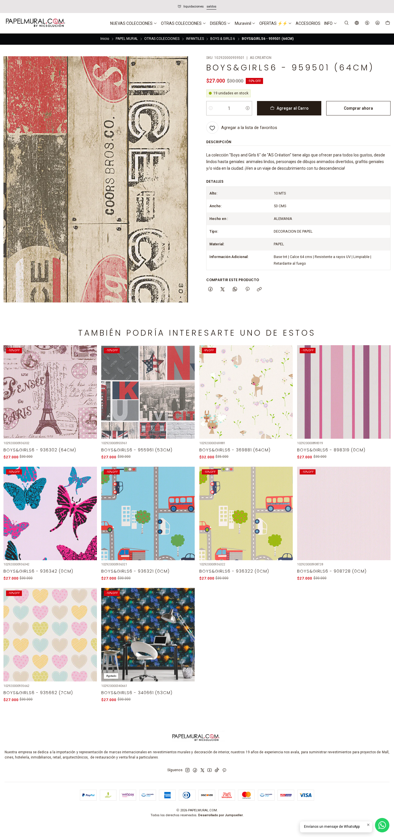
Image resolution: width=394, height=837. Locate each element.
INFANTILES (195, 39)
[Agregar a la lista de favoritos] (89, 386)
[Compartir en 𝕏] (222, 289)
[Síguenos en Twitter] (202, 770)
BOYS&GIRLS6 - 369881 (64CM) (235, 450)
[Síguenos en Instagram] (187, 770)
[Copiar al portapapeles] (259, 289)
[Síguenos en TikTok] (216, 770)
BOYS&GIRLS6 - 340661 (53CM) (136, 693)
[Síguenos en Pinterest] (224, 770)
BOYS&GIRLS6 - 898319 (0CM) (331, 450)
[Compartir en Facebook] (210, 289)
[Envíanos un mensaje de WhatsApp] (382, 825)
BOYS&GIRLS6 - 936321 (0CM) (135, 571)
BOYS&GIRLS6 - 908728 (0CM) (332, 571)
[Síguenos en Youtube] (209, 770)
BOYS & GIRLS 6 (222, 39)
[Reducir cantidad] (211, 108)
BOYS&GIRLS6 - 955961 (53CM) (136, 450)
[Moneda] (367, 23)
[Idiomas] (357, 23)
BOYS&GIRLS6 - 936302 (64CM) (39, 450)
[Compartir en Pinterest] (247, 289)
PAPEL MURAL (127, 39)
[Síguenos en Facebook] (195, 770)
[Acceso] (377, 23)
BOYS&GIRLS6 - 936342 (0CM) (38, 571)
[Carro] (387, 23)
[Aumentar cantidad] (247, 108)
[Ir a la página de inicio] (35, 23)
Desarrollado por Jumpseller (220, 815)
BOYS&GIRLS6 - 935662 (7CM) (38, 693)
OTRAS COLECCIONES (161, 39)
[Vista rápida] (89, 398)
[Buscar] (346, 23)
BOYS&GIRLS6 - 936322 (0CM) (234, 571)
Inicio (104, 39)
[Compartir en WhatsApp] (235, 289)
